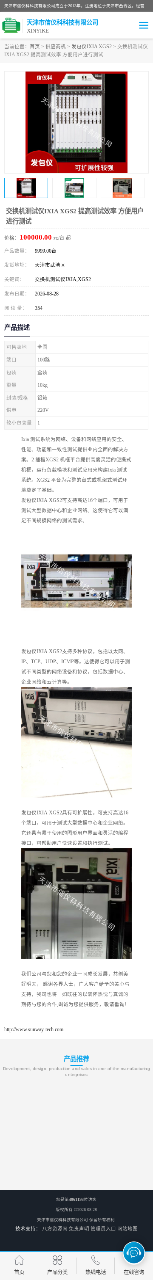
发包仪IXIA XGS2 (91, 46)
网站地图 (127, 1228)
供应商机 (55, 46)
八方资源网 (55, 1228)
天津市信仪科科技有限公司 (62, 1219)
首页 (35, 46)
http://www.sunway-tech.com (33, 1029)
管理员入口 (103, 1228)
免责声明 (79, 1228)
